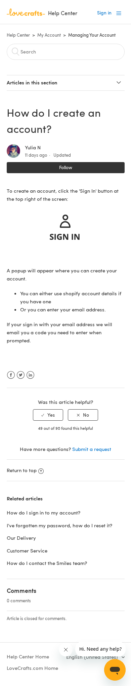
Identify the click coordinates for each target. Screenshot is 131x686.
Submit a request (91, 449)
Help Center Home (28, 656)
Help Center (18, 35)
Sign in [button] (104, 12)
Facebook (11, 375)
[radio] (48, 415)
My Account (49, 35)
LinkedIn (30, 375)
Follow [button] (65, 167)
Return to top (22, 470)
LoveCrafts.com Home (32, 667)
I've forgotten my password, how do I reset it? (59, 525)
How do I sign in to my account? (43, 512)
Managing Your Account (92, 35)
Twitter (20, 375)
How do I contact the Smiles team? (47, 563)
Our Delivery (21, 537)
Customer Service (27, 550)
